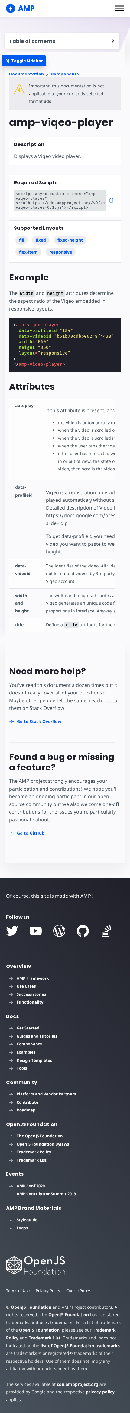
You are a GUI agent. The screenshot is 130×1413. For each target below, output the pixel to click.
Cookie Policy (78, 1290)
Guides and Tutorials (37, 1036)
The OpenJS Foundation (40, 1136)
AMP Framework (33, 978)
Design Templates (34, 1060)
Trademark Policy (34, 1152)
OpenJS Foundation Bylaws (43, 1144)
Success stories (31, 994)
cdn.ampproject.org (77, 1384)
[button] (119, 8)
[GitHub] (83, 931)
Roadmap (26, 1110)
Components (64, 74)
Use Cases (26, 986)
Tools (22, 1068)
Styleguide (27, 1219)
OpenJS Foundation (31, 1307)
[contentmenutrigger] (62, 41)
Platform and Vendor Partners (46, 1094)
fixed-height (70, 240)
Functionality (30, 1002)
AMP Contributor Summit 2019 (46, 1193)
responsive (60, 252)
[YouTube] (36, 931)
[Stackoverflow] (106, 931)
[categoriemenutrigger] (24, 60)
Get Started (28, 1028)
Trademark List (32, 1160)
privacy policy (100, 1392)
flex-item (28, 252)
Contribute (27, 1102)
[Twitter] (12, 931)
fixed (41, 240)
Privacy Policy (48, 1290)
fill (21, 240)
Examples (26, 1052)
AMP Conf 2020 (31, 1186)
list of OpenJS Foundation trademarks (80, 1345)
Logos (22, 1228)
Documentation (26, 74)
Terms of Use (18, 1290)
